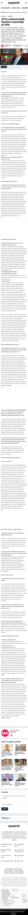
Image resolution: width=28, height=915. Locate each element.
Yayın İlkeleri (6, 905)
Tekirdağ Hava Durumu (19, 845)
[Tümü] (26, 818)
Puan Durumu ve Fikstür (6, 856)
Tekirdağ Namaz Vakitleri (6, 850)
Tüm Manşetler (20, 855)
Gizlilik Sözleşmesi (8, 900)
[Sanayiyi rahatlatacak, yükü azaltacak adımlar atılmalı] (21, 777)
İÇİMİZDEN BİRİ (8, 871)
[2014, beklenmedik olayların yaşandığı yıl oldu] (14, 57)
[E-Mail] (11, 735)
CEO (13, 896)
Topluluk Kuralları (7, 903)
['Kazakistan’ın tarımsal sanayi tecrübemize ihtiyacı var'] (7, 777)
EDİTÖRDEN (5, 897)
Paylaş (4, 66)
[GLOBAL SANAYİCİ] (14, 3)
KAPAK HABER (5, 8)
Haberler (3, 16)
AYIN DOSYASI (16, 8)
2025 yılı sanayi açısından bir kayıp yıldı (14, 11)
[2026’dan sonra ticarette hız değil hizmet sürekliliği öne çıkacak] (7, 747)
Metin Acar (13, 732)
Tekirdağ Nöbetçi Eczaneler (6, 845)
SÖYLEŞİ (10, 16)
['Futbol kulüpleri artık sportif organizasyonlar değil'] (21, 762)
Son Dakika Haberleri (8, 861)
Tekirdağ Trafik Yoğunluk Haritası (19, 850)
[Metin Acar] (5, 733)
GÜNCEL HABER (15, 897)
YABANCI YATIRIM (9, 873)
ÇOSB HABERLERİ (18, 871)
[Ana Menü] (1, 3)
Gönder (4, 809)
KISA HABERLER (19, 873)
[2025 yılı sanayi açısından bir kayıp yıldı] (21, 747)
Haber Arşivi (20, 861)
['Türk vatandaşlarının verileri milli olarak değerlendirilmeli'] (7, 762)
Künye (13, 902)
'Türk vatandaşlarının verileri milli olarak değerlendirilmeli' (7, 768)
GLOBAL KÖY (5, 899)
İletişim (5, 902)
